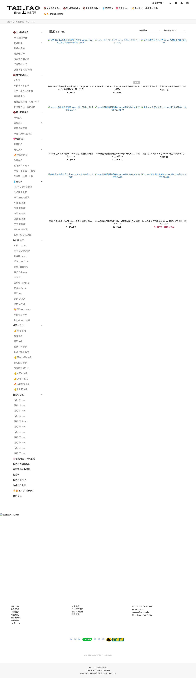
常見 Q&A (15, 623)
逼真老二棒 (19, 53)
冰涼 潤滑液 (19, 213)
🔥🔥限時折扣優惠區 (53, 13)
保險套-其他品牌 (22, 320)
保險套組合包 (19, 479)
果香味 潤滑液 (20, 229)
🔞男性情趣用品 (70, 8)
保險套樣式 (18, 325)
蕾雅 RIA (18, 293)
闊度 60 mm (19, 453)
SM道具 (17, 117)
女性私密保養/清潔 (23, 69)
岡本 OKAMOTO (22, 250)
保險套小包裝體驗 (21, 469)
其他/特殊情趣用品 (23, 133)
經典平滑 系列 (20, 346)
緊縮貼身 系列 (20, 362)
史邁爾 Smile (20, 288)
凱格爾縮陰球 (20, 64)
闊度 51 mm (19, 410)
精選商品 (17, 495)
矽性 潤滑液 (19, 208)
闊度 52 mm (19, 416)
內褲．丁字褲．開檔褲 (24, 170)
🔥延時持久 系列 (22, 384)
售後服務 (15, 615)
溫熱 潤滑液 (19, 218)
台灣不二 (18, 277)
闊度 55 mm (19, 437)
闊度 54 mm (19, 432)
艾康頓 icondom (21, 282)
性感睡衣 (18, 144)
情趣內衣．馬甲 (21, 165)
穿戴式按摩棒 (20, 128)
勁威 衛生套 (19, 304)
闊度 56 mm (30, 22)
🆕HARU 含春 (20, 314)
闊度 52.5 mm (20, 421)
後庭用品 (18, 122)
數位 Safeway (20, 272)
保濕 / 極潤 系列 (21, 352)
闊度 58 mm (19, 447)
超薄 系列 (18, 336)
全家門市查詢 (77, 611)
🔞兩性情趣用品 (90, 8)
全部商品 (10, 22)
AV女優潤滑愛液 (21, 197)
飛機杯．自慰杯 (21, 85)
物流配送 (15, 609)
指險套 (16, 474)
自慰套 (17, 80)
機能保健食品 (151, 8)
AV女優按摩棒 (20, 37)
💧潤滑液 (106, 8)
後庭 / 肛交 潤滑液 (22, 234)
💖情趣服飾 (121, 8)
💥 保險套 (136, 8)
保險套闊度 (20, 22)
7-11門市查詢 (77, 609)
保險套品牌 (18, 240)
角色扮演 (18, 149)
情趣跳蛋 (18, 43)
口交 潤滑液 (19, 224)
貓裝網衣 (18, 160)
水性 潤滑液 (19, 202)
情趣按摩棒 (19, 48)
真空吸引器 (19, 96)
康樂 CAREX (19, 298)
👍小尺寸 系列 (21, 378)
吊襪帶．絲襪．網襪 (23, 176)
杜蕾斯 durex (20, 256)
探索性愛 (75, 614)
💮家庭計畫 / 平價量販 (24, 458)
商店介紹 (15, 606)
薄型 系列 (18, 341)
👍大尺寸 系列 (21, 373)
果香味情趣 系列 (21, 368)
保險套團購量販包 (21, 463)
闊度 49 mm (19, 405)
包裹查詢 (75, 606)
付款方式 (15, 612)
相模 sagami (20, 245)
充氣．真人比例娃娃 (23, 91)
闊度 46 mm (19, 400)
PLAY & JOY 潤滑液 (23, 186)
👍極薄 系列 (20, 330)
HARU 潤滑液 (20, 192)
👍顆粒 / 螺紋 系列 (23, 357)
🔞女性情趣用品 (51, 8)
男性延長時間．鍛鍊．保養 (27, 101)
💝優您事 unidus (22, 309)
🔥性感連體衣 (20, 154)
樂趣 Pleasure (21, 266)
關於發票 (15, 620)
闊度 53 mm (19, 426)
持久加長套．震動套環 (24, 106)
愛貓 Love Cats (21, 261)
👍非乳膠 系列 (21, 389)
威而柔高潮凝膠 (21, 59)
